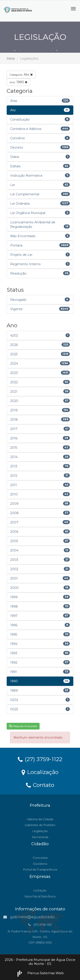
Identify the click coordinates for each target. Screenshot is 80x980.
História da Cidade (40, 819)
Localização (42, 772)
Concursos (40, 857)
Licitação (40, 890)
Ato (20, 75)
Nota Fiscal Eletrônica (40, 896)
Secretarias (40, 837)
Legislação (40, 831)
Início (11, 59)
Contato (42, 785)
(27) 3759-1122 (42, 759)
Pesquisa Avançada (24, 726)
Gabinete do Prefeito (40, 825)
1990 (17, 82)
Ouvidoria (40, 863)
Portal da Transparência (40, 869)
